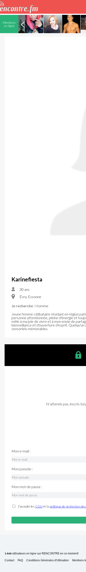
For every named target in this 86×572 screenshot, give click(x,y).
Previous (22, 24)
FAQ (20, 560)
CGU (38, 506)
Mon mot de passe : (26, 487)
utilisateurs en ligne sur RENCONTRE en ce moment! (41, 553)
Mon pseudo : (22, 469)
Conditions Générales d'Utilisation (47, 560)
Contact (9, 560)
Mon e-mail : (21, 451)
